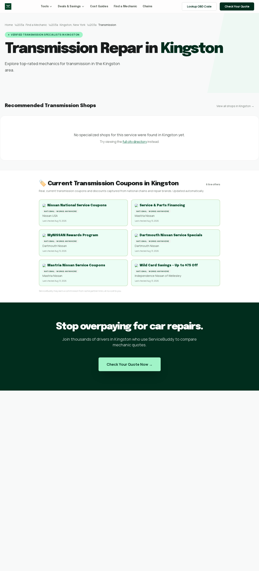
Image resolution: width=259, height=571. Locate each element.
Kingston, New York (72, 25)
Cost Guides (99, 6)
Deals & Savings (69, 6)
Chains (147, 6)
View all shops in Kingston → (235, 106)
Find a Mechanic (125, 6)
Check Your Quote (237, 6)
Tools (45, 6)
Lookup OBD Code (199, 6)
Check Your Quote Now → (130, 364)
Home (9, 25)
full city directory (135, 141)
